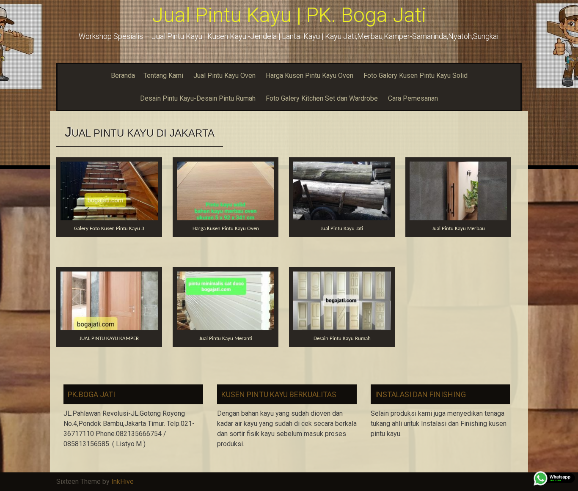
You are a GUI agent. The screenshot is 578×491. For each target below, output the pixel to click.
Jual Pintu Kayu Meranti (225, 338)
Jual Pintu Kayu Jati (342, 228)
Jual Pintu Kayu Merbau (458, 228)
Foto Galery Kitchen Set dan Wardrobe (322, 98)
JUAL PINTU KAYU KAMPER (109, 338)
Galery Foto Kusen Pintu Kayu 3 (109, 228)
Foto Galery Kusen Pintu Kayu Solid (415, 75)
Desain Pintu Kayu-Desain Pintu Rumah (198, 98)
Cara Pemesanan (413, 98)
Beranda (123, 75)
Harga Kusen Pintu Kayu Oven (309, 75)
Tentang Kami (163, 75)
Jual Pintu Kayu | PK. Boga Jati (289, 15)
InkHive (122, 481)
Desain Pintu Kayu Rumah (342, 338)
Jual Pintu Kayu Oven (224, 75)
